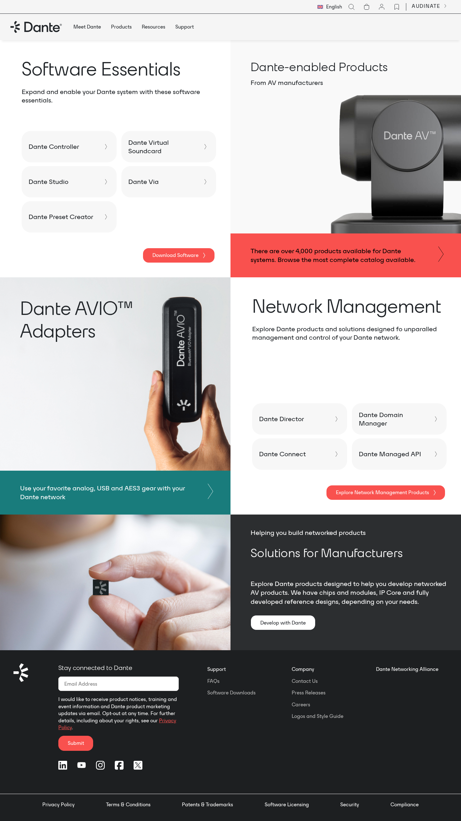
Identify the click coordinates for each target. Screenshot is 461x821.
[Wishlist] (396, 7)
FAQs (213, 681)
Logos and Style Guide (317, 716)
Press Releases (309, 692)
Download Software (175, 255)
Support (216, 669)
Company (303, 669)
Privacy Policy (58, 804)
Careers (301, 704)
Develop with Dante (283, 623)
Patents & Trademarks (207, 804)
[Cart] (366, 7)
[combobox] (329, 7)
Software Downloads (231, 692)
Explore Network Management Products (382, 492)
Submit (76, 743)
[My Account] (381, 7)
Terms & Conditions (128, 804)
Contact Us (305, 681)
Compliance (404, 804)
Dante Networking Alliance (407, 669)
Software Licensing (287, 804)
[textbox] (329, 7)
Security (349, 804)
